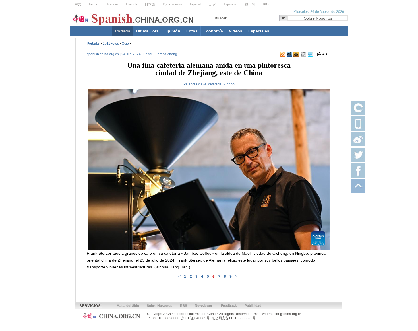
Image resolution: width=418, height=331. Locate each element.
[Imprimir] (296, 54)
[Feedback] (289, 54)
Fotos (192, 31)
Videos (235, 31)
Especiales (258, 31)
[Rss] (282, 54)
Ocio (125, 44)
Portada (122, 31)
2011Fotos (111, 44)
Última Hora (147, 31)
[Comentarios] (310, 54)
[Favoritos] (303, 54)
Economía (213, 31)
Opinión (172, 31)
